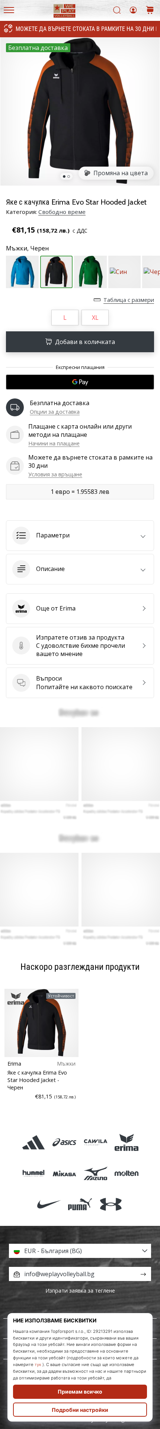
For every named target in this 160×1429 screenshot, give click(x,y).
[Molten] (126, 1173)
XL (95, 317)
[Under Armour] (111, 1204)
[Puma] (79, 1204)
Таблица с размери (128, 299)
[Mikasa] (64, 1173)
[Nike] (48, 1204)
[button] (80, 536)
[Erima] (126, 1142)
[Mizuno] (95, 1173)
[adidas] (33, 1142)
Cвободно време (62, 211)
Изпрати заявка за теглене (80, 1290)
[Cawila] (95, 1142)
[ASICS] (64, 1142)
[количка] (150, 11)
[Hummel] (33, 1173)
